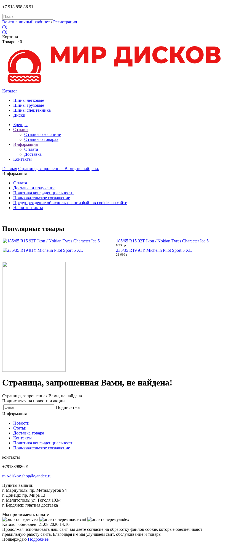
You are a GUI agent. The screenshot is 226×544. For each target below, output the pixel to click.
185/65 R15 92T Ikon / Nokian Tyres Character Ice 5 (162, 241)
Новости (21, 423)
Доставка (33, 154)
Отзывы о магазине (42, 134)
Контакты (22, 438)
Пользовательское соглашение (41, 197)
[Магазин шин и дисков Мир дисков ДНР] (113, 87)
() (4, 26)
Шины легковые (28, 100)
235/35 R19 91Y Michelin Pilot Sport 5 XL (154, 250)
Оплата (31, 149)
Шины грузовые (28, 105)
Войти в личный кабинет (26, 22)
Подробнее (38, 539)
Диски (19, 115)
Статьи (19, 428)
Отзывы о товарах (41, 139)
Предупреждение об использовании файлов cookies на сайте (70, 202)
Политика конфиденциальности (43, 192)
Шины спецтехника (32, 110)
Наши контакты (28, 207)
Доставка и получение (34, 187)
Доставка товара (28, 433)
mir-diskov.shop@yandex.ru (27, 476)
